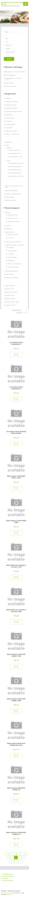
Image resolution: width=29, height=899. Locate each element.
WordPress (9, 894)
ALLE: (27, 312)
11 (11, 861)
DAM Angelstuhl (8, 114)
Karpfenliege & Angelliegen (11, 271)
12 (22, 312)
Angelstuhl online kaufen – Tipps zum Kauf (14, 245)
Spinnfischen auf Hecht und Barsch (13, 194)
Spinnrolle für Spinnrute (10, 305)
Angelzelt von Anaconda (12, 234)
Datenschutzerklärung (8, 876)
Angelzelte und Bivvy (10, 232)
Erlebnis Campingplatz (10, 75)
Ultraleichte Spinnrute (10, 285)
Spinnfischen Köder (9, 197)
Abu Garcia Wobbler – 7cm (15, 150)
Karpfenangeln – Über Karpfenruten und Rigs (15, 71)
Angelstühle (8, 98)
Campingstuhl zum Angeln (11, 131)
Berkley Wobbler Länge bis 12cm (16, 176)
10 (23, 857)
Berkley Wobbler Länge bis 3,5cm (16, 163)
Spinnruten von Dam (9, 295)
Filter (9, 59)
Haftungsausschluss (7, 874)
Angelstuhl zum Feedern (10, 105)
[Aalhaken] (4, 48)
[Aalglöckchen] (4, 45)
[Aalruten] (4, 55)
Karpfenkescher (8, 228)
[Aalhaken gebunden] (4, 51)
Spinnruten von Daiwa (10, 298)
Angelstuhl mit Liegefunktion (11, 101)
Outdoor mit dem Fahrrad (10, 86)
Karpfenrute (8, 212)
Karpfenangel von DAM (12, 215)
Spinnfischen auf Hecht (10, 200)
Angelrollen (7, 225)
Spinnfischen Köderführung (11, 190)
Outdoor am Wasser (9, 83)
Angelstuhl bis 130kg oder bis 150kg (13, 111)
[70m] (4, 41)
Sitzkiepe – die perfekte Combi (12, 134)
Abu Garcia (9, 147)
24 (24, 312)
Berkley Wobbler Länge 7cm (15, 169)
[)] (4, 35)
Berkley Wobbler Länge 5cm (15, 166)
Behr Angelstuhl (8, 127)
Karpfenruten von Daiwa (12, 218)
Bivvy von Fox (10, 237)
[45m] (4, 38)
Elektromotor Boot (9, 274)
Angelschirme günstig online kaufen (13, 241)
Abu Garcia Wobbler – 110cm (15, 156)
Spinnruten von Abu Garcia (11, 292)
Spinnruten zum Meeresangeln (12, 301)
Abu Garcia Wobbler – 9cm (15, 153)
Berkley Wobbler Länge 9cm (15, 173)
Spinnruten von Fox (9, 288)
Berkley (8, 160)
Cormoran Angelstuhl (10, 118)
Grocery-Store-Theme (6, 893)
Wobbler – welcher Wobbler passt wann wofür (14, 186)
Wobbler (7, 145)
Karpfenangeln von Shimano (13, 221)
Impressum (5, 878)
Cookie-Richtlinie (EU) (7, 880)
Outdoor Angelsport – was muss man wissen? (13, 79)
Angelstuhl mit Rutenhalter (11, 108)
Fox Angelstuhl (8, 121)
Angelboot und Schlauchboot (12, 277)
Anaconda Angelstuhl (10, 124)
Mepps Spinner (8, 142)
